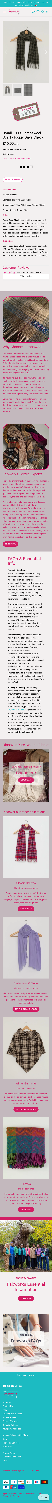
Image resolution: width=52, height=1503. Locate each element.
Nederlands (34, 1471)
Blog (5, 1439)
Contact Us (8, 1406)
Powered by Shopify (11, 1496)
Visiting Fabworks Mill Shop (15, 1435)
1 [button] (23, 799)
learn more (10, 544)
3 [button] (28, 799)
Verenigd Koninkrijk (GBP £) (14, 1471)
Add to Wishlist (12, 180)
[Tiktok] (16, 1386)
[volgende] (46, 52)
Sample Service (9, 1417)
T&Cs (5, 1460)
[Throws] (26, 1148)
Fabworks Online (36, 1494)
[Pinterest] (20, 1386)
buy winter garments (26, 1109)
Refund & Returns (10, 1425)
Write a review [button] (26, 276)
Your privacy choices (12, 1429)
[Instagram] (8, 1386)
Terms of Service (10, 1421)
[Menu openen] (4, 12)
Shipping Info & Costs (12, 1414)
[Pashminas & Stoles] (26, 948)
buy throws (26, 1210)
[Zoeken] (42, 11)
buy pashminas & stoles (26, 1009)
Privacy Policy (9, 1453)
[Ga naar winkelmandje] (47, 11)
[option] (26, 52)
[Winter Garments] (26, 1048)
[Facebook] (4, 1386)
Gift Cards (7, 1446)
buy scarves (25, 909)
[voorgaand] (6, 52)
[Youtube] (12, 1386)
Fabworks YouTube (11, 1443)
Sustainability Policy (12, 1457)
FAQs (5, 1410)
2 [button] (26, 799)
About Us (7, 1402)
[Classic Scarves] (26, 847)
